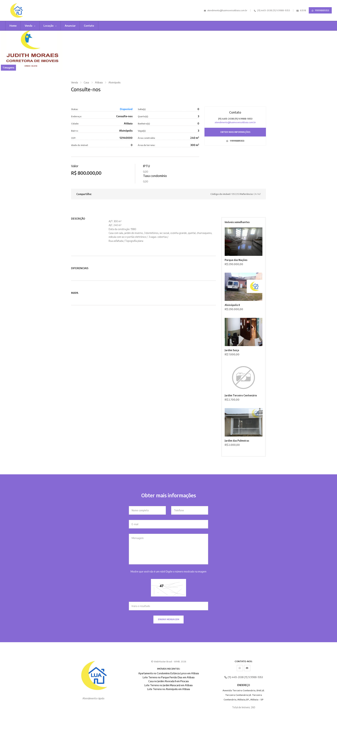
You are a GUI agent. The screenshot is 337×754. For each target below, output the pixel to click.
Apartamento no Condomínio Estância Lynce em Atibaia (168, 673)
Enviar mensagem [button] (168, 619)
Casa (86, 82)
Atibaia (99, 82)
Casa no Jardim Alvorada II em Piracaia (168, 681)
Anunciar (70, 25)
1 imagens (8, 67)
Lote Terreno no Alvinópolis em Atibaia (168, 689)
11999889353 (321, 10)
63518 (302, 10)
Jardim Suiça (232, 350)
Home (12, 25)
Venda (29, 25)
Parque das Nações (236, 259)
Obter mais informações (235, 132)
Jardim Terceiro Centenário (241, 395)
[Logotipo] (30, 10)
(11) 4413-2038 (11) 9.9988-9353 (273, 10)
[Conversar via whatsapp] (240, 668)
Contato (89, 25)
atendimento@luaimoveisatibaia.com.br (227, 10)
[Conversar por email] (247, 668)
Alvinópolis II (232, 304)
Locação (49, 25)
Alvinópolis (114, 82)
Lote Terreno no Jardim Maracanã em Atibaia (168, 685)
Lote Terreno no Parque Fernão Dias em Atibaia (168, 677)
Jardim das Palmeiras (237, 440)
